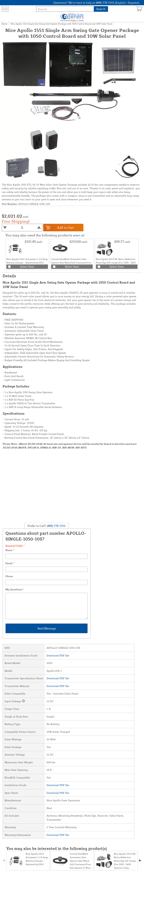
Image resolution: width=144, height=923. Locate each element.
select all (78, 235)
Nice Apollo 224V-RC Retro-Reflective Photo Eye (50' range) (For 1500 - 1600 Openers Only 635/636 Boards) (116, 262)
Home (4, 23)
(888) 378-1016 (56, 525)
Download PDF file (58, 655)
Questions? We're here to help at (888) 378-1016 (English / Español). (96, 2)
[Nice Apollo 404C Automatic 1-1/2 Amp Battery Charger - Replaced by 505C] (15, 248)
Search (101, 9)
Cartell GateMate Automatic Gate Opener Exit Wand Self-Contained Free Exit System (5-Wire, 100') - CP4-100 (71, 262)
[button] (140, 860)
